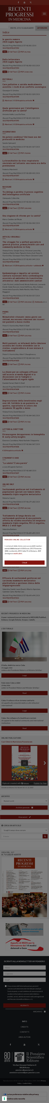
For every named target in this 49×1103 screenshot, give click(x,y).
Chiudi (24, 562)
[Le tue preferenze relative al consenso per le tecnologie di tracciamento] (4, 1098)
